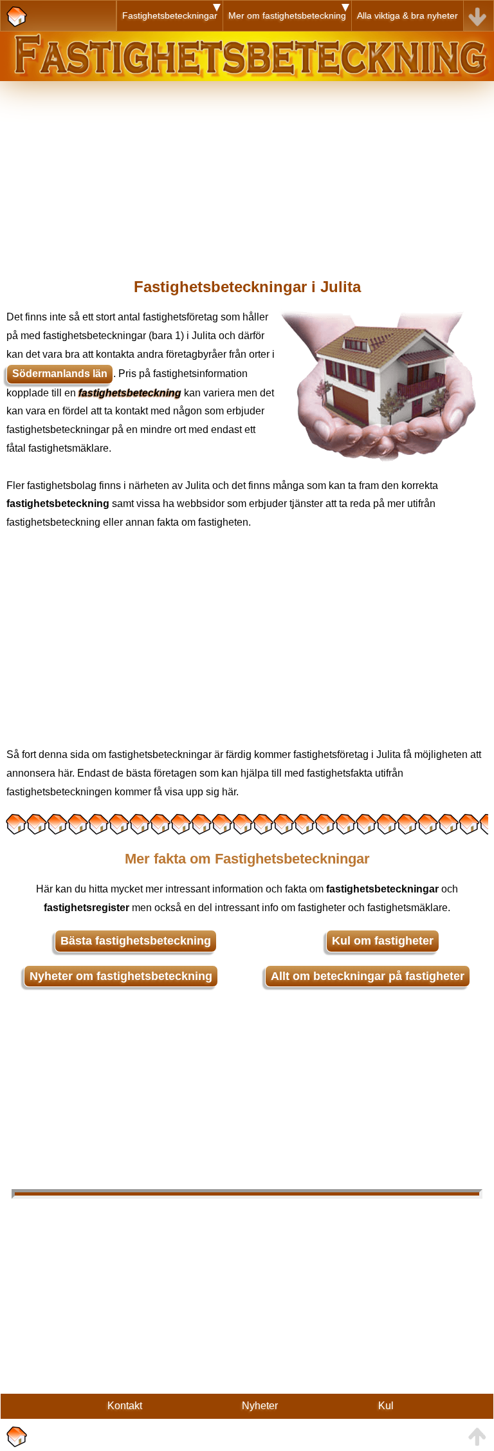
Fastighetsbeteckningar (169, 15)
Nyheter (260, 1405)
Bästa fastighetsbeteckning (135, 940)
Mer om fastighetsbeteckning (287, 15)
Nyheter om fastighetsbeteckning (121, 976)
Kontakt (124, 1405)
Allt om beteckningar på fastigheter (367, 976)
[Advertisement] (247, 171)
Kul (386, 1405)
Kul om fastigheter (383, 940)
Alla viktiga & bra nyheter (407, 15)
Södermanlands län (59, 373)
